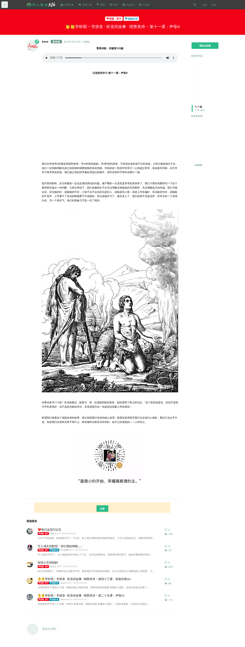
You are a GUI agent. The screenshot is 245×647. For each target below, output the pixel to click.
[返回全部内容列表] (4, 4)
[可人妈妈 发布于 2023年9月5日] (30, 547)
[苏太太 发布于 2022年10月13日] (30, 564)
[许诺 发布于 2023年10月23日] (30, 531)
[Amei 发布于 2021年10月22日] (30, 580)
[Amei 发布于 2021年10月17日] (30, 597)
